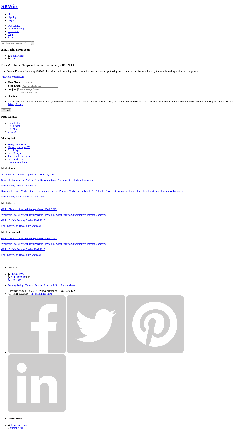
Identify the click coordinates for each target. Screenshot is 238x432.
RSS (13, 58)
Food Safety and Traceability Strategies (21, 225)
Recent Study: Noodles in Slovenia (19, 185)
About (11, 37)
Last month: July (16, 159)
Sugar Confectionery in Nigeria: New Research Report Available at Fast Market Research (47, 180)
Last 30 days (14, 153)
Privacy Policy (15, 104)
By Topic (12, 128)
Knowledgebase (19, 425)
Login (11, 20)
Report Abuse (68, 285)
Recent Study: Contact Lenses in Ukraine (22, 196)
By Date (12, 131)
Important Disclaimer (41, 293)
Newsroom (13, 31)
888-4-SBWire (18, 274)
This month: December (19, 156)
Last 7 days (13, 150)
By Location (14, 125)
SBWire (9, 6)
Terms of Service (33, 285)
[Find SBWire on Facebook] (37, 352)
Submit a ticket (17, 428)
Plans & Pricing (16, 28)
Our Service (14, 25)
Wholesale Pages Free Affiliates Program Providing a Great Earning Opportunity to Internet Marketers (53, 214)
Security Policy (15, 285)
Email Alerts (17, 55)
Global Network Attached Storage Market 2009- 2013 (29, 209)
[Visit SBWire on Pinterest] (155, 352)
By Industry (14, 123)
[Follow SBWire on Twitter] (96, 352)
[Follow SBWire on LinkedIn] (37, 411)
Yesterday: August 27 (19, 147)
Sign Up (12, 17)
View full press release (12, 76)
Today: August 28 (17, 144)
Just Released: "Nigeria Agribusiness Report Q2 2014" (29, 174)
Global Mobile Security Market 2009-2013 (23, 220)
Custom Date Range (18, 162)
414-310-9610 (18, 276)
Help (10, 34)
